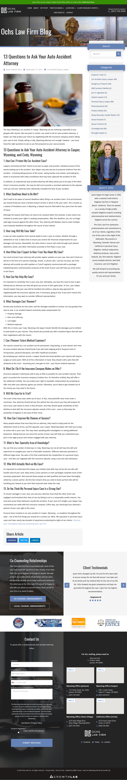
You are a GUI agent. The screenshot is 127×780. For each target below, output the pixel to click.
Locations (70, 8)
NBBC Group (77, 770)
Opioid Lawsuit (97, 97)
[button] (12, 540)
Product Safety (97, 111)
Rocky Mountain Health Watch (103, 115)
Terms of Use (60, 770)
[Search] (118, 53)
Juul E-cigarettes (97, 93)
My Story (44, 8)
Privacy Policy (50, 770)
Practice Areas (56, 8)
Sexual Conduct (97, 124)
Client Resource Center (87, 8)
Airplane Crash (97, 75)
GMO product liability (100, 88)
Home (29, 8)
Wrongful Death (97, 133)
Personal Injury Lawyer (100, 102)
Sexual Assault (97, 120)
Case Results (59, 13)
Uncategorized (97, 129)
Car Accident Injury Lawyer (58, 70)
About (36, 8)
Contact (69, 13)
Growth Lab (106, 770)
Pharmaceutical (97, 106)
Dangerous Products (99, 84)
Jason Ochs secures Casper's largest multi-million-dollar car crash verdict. (63, 2)
